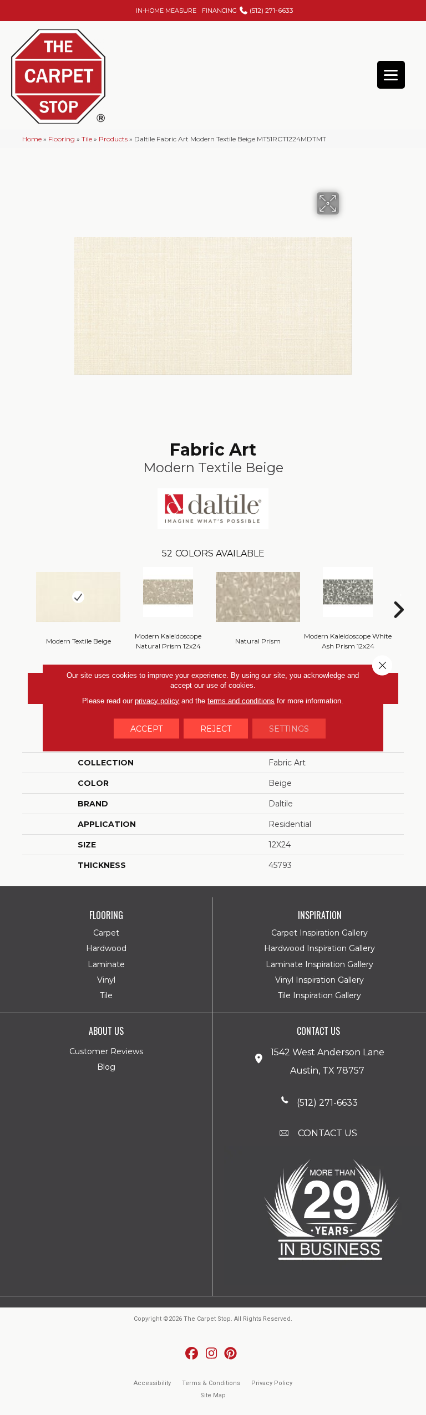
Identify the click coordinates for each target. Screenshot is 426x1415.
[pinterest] (231, 1354)
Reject (215, 728)
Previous (27, 593)
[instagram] (212, 1354)
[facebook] (192, 1354)
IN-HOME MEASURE (166, 10)
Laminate (106, 964)
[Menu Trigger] (391, 75)
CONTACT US (327, 1133)
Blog (106, 1067)
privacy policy (157, 700)
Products (113, 139)
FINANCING (219, 10)
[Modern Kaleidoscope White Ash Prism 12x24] (348, 592)
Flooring (61, 139)
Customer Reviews (106, 1051)
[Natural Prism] (258, 597)
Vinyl (106, 980)
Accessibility (152, 1383)
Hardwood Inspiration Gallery (319, 948)
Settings (289, 728)
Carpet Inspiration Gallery (319, 933)
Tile (87, 139)
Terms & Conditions (211, 1383)
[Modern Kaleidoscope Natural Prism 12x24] (168, 592)
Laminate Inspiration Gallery (319, 964)
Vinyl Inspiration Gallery (319, 980)
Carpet (106, 933)
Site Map (213, 1395)
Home (32, 139)
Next (398, 593)
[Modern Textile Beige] (78, 597)
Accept (146, 728)
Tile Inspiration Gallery (319, 995)
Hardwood (106, 948)
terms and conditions (241, 700)
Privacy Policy (271, 1383)
